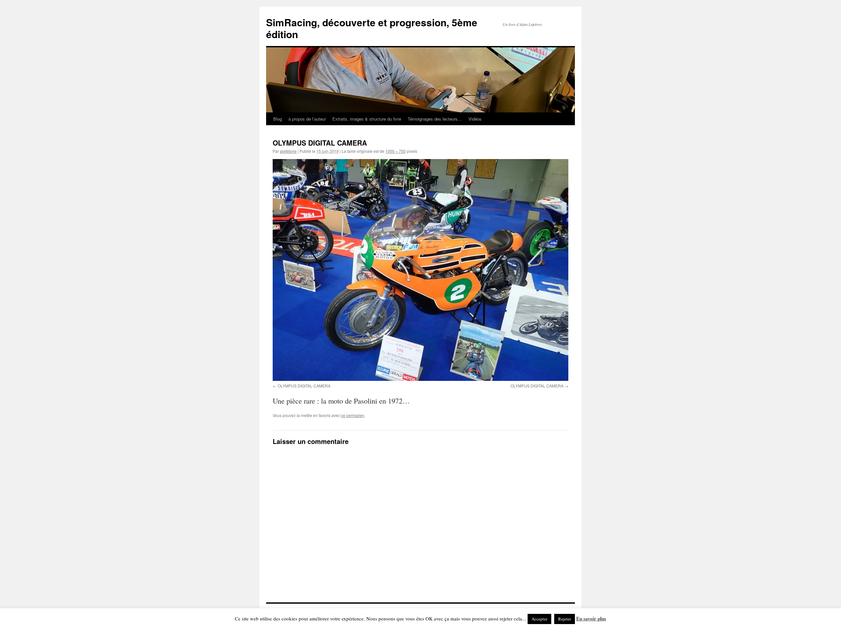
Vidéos (475, 119)
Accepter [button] (539, 619)
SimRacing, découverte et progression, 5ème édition (371, 28)
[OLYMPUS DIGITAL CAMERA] (420, 270)
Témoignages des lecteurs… (435, 119)
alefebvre (288, 151)
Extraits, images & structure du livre (366, 119)
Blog (277, 119)
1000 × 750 (395, 151)
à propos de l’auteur (307, 119)
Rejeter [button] (564, 619)
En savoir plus (591, 618)
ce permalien (352, 415)
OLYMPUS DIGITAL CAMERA (304, 385)
